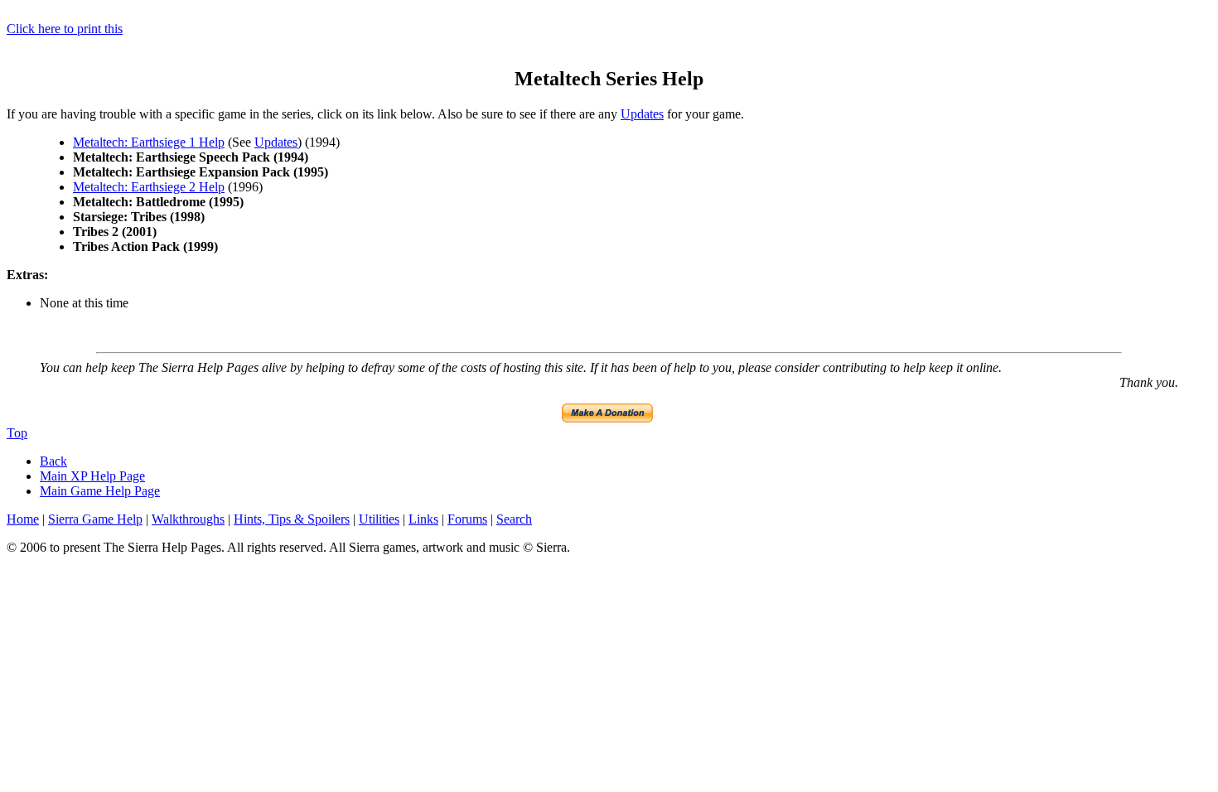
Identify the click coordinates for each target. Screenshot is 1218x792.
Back (53, 461)
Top (17, 433)
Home (23, 519)
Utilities (379, 519)
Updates (642, 114)
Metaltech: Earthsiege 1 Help (149, 142)
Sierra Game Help (95, 519)
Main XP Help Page (92, 476)
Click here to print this (65, 29)
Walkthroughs (188, 519)
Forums (467, 519)
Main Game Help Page (100, 491)
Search (514, 519)
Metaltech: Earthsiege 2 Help (149, 187)
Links (423, 519)
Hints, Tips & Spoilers (292, 519)
